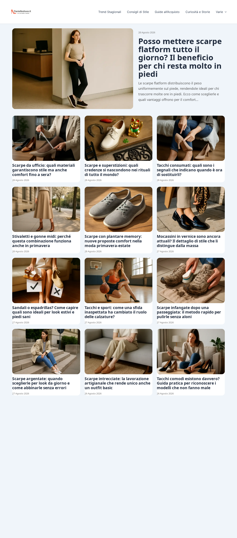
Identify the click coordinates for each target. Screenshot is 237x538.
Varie (219, 12)
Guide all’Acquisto (167, 12)
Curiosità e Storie (198, 12)
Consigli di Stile (138, 12)
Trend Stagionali (109, 12)
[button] (225, 11)
